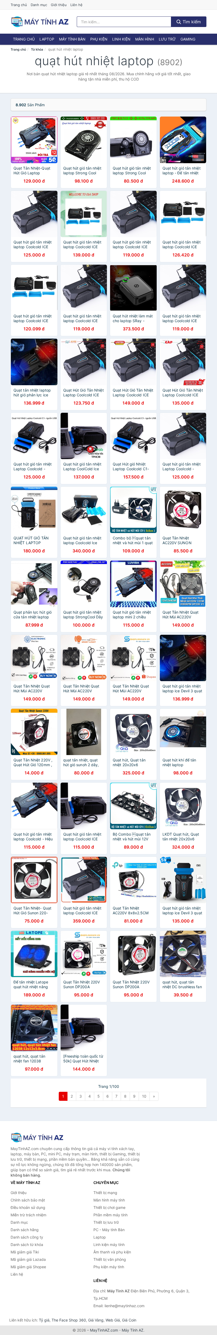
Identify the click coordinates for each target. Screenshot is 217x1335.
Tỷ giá (44, 1320)
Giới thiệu (59, 5)
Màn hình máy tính (109, 1200)
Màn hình (144, 39)
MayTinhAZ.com (104, 1330)
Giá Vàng (95, 1320)
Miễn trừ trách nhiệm (28, 1215)
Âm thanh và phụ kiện (112, 1252)
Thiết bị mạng (105, 1192)
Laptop (46, 39)
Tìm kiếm (191, 21)
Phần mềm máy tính (110, 1215)
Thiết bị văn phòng (109, 1259)
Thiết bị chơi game (109, 1207)
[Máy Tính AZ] (37, 1137)
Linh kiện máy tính (109, 1244)
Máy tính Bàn (72, 39)
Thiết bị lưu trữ (106, 1222)
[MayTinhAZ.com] (40, 21)
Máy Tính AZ (132, 1330)
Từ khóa (37, 49)
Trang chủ (19, 5)
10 (144, 1096)
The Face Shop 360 (69, 1320)
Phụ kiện (98, 39)
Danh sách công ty (27, 1237)
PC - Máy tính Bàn (109, 1229)
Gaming (187, 39)
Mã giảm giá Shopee (28, 1267)
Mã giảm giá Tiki (25, 1252)
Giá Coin (129, 1320)
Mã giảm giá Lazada (28, 1259)
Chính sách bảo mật (28, 1200)
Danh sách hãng (25, 1229)
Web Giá (113, 1320)
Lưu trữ (167, 39)
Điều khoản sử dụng (28, 1207)
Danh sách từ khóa (27, 1244)
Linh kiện (121, 39)
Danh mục (39, 5)
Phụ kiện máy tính (108, 1267)
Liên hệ (76, 5)
